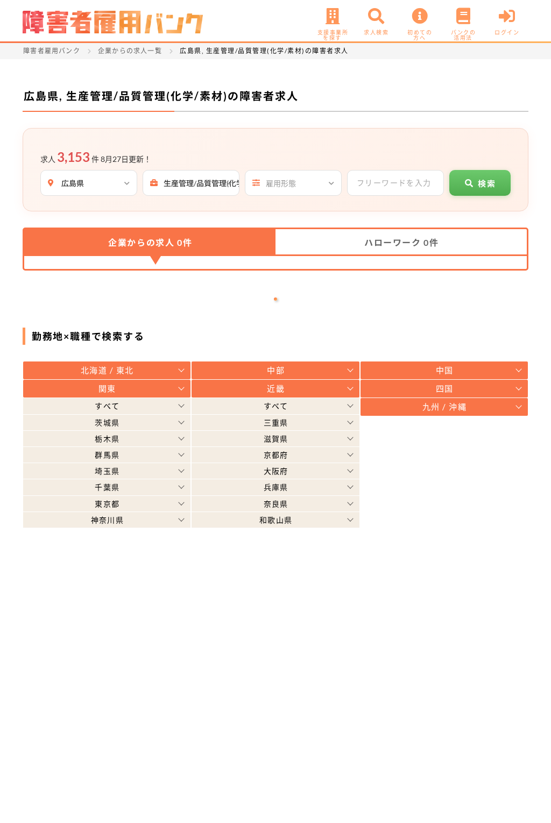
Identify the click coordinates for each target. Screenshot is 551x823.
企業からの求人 (150, 242)
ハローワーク (401, 242)
